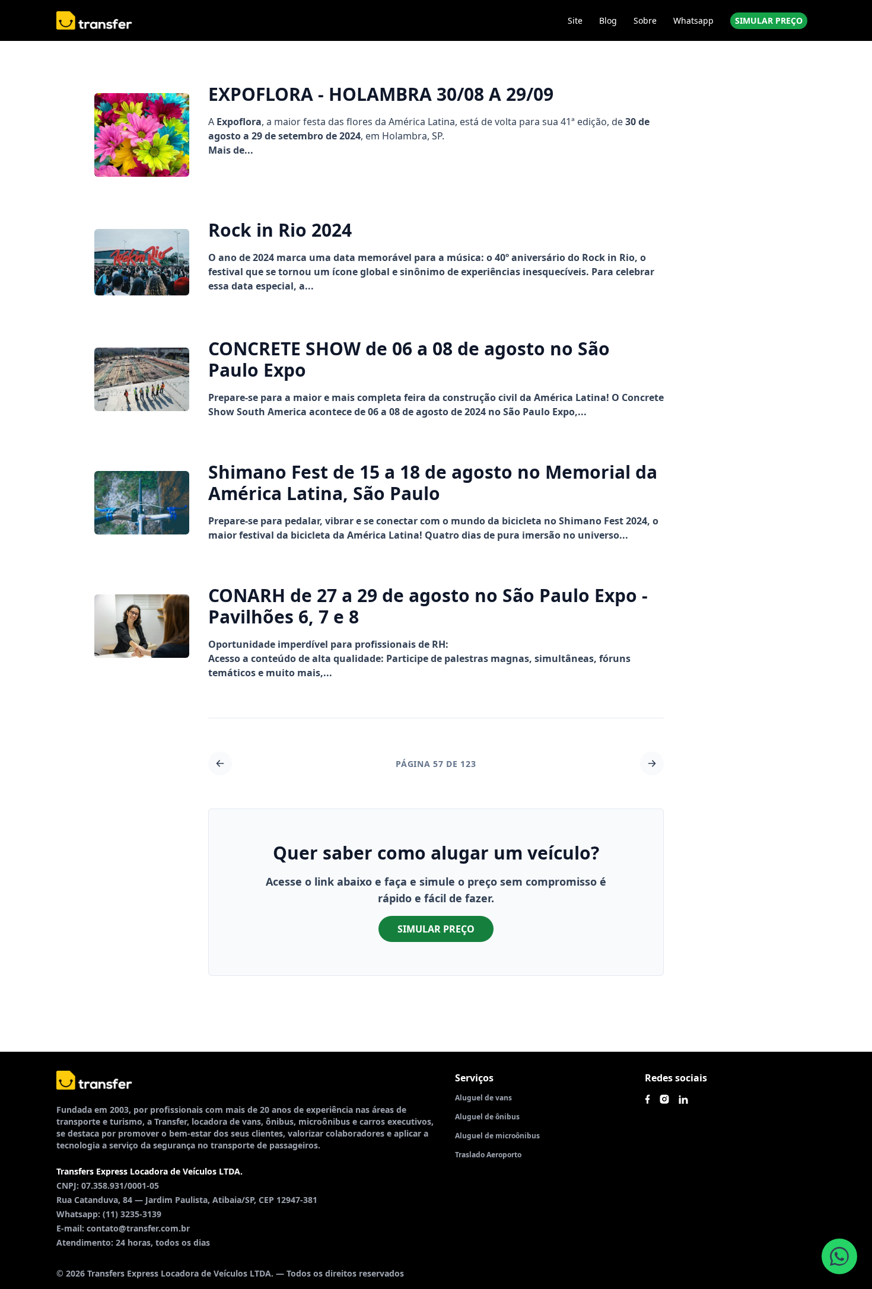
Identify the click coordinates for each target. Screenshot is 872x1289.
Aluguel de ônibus (487, 1117)
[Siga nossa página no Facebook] (647, 1099)
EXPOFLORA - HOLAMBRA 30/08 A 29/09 (380, 94)
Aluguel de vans (483, 1098)
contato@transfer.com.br (138, 1228)
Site (575, 20)
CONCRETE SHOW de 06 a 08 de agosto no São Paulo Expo (409, 359)
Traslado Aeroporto (488, 1155)
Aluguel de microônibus (497, 1136)
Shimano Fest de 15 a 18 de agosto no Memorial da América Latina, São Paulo (432, 482)
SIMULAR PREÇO (769, 20)
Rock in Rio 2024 (280, 230)
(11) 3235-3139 (132, 1214)
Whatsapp (693, 20)
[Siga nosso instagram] (664, 1099)
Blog (608, 20)
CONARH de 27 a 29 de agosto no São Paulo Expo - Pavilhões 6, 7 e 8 (428, 606)
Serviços (474, 1077)
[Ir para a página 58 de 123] (652, 763)
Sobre (645, 20)
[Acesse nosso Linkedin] (683, 1099)
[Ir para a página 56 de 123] (220, 763)
